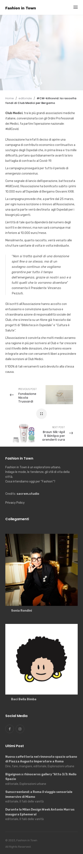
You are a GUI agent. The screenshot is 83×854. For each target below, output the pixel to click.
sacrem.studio (28, 494)
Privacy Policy (15, 503)
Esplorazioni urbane (45, 40)
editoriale (16, 40)
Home (9, 98)
